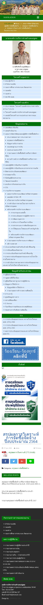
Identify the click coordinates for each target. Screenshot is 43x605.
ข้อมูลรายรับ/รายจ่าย (15, 143)
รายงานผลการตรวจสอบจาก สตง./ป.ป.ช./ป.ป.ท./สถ (19, 562)
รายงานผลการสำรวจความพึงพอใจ (20, 291)
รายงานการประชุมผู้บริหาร (15, 558)
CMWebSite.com (15, 598)
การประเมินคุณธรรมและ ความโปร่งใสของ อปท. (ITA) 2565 (20, 326)
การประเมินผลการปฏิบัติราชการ (23, 216)
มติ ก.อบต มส (12, 244)
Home (17, 23)
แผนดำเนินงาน (10, 131)
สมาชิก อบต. (10, 97)
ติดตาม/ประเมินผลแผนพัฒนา (16, 171)
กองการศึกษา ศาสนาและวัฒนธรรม (18, 87)
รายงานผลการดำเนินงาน (14, 573)
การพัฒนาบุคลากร (17, 219)
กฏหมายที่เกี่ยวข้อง (12, 278)
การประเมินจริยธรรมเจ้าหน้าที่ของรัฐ (19, 253)
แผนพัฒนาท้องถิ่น (11, 127)
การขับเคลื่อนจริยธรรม (13, 250)
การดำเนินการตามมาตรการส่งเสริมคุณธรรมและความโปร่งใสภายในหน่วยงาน (20, 264)
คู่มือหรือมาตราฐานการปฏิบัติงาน (17, 281)
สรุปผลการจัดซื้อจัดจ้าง (30, 26)
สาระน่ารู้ (8, 294)
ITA (6, 187)
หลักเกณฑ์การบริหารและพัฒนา (19, 209)
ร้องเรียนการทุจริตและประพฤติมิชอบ (18, 307)
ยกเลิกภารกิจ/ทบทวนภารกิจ (15, 184)
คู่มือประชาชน (10, 275)
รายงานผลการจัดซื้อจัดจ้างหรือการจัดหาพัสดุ (21, 154)
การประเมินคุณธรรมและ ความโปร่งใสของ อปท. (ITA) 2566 (20, 320)
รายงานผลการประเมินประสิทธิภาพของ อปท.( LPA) (21, 568)
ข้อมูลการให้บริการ (12, 284)
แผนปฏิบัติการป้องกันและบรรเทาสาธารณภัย (21, 168)
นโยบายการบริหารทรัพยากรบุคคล (19, 200)
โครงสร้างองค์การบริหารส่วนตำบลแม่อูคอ (20, 112)
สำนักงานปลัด (10, 84)
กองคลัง (8, 90)
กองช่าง (8, 94)
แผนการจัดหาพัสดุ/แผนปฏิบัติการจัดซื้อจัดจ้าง (21, 134)
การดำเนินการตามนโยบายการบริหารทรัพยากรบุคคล (20, 205)
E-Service (8, 303)
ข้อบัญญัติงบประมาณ (13, 178)
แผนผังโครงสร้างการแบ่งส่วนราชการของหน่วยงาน (19, 117)
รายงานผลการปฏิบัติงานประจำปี (17, 545)
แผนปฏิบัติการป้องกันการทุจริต (16, 165)
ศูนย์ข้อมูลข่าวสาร (12, 297)
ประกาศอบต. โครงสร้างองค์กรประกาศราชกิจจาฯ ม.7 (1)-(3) (21, 107)
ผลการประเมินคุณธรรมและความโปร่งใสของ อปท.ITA (21, 332)
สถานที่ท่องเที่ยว (11, 300)
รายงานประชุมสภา (12, 552)
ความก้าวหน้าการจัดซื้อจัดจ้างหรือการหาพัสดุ (21, 160)
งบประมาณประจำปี (14, 150)
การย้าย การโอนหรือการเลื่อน (22, 222)
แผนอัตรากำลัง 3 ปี (14, 197)
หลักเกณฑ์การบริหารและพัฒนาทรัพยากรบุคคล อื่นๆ (21, 236)
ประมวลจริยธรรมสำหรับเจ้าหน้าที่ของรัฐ (20, 247)
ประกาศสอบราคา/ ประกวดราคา (19, 137)
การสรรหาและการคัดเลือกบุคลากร (23, 225)
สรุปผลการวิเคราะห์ (17, 452)
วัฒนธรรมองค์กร (11, 181)
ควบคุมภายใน (10, 175)
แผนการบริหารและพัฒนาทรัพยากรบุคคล (22, 194)
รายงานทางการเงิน (12, 548)
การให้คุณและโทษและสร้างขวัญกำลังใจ (24, 230)
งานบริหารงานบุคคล (13, 191)
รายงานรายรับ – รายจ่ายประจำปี (17, 555)
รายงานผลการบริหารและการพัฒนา (20, 240)
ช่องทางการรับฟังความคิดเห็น (16, 310)
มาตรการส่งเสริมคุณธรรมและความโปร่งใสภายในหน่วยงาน (20, 258)
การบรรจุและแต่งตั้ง (18, 213)
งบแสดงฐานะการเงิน (15, 147)
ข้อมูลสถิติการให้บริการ (15, 287)
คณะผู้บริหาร (10, 81)
